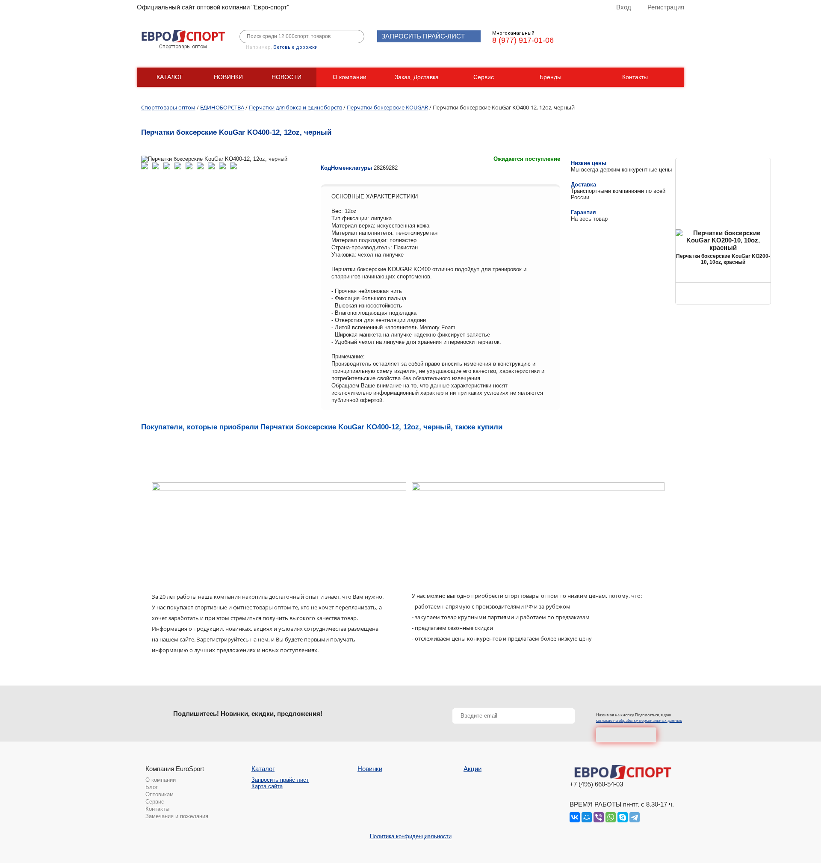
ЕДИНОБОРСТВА (222, 107)
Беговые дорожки (295, 47)
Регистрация (665, 7)
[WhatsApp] (610, 817)
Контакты (635, 77)
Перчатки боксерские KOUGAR (387, 107)
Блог (151, 787)
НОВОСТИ (286, 77)
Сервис (483, 77)
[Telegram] (634, 817)
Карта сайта (267, 786)
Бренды (550, 77)
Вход (623, 7)
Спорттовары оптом (168, 107)
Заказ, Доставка (417, 77)
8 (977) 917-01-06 (523, 40)
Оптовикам (159, 794)
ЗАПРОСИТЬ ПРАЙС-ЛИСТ (423, 36)
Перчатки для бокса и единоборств (295, 107)
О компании (349, 77)
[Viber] (599, 817)
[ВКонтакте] (575, 817)
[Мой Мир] (587, 817)
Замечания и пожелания (176, 816)
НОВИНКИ (228, 77)
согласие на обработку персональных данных (639, 720)
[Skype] (622, 817)
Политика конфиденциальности (411, 836)
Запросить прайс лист (280, 780)
